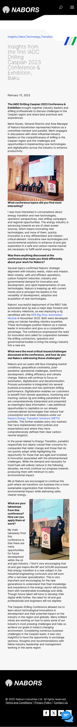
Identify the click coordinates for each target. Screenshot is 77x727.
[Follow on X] (54, 713)
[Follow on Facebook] (46, 713)
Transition (47, 36)
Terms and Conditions (18, 702)
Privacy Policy (43, 702)
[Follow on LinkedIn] (61, 713)
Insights (12, 36)
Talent (21, 36)
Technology (33, 36)
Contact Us (61, 702)
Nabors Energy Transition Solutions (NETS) (34, 418)
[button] (67, 717)
